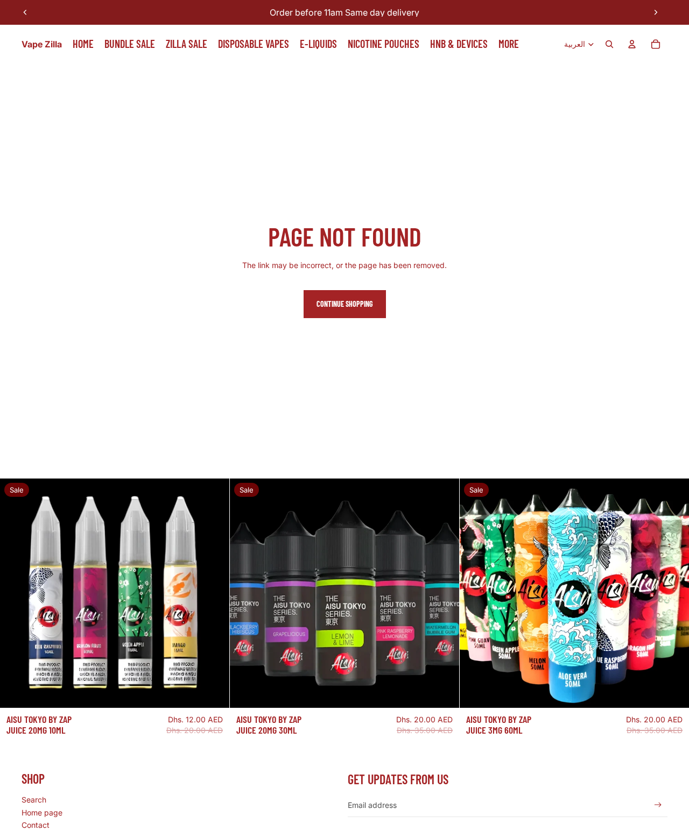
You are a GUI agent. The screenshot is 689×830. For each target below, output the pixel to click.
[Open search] (609, 44)
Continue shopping (345, 303)
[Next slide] (655, 12)
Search (34, 799)
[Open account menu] (632, 44)
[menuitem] (508, 44)
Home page (42, 812)
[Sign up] (658, 805)
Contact (36, 824)
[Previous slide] (25, 12)
